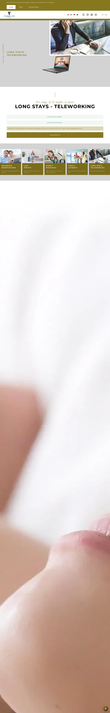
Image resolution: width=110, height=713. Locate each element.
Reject (21, 7)
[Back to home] (9, 15)
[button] (104, 15)
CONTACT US (56, 135)
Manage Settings (34, 7)
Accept (11, 7)
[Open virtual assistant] (105, 708)
